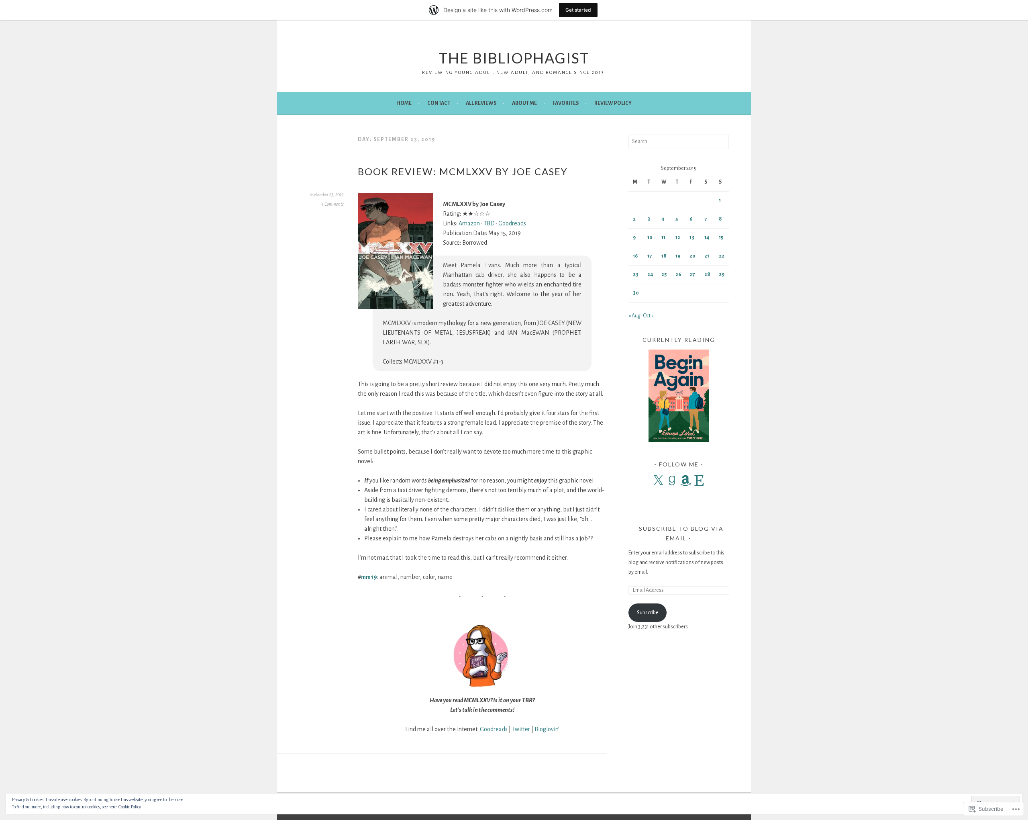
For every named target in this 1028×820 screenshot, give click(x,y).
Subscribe (648, 613)
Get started (578, 10)
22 (721, 256)
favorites (566, 103)
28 (707, 274)
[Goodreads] (671, 480)
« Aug (634, 316)
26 (678, 274)
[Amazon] (685, 480)
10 (650, 237)
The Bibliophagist (514, 58)
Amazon (469, 223)
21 (706, 256)
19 (677, 256)
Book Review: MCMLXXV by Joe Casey (463, 171)
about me (524, 103)
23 (635, 274)
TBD (489, 223)
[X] (658, 480)
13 (691, 237)
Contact (438, 103)
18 (664, 256)
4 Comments (332, 204)
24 (650, 274)
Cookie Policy (129, 806)
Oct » (648, 316)
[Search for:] (678, 141)
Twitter (521, 729)
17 (649, 256)
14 (706, 237)
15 (721, 237)
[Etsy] (699, 480)
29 (721, 274)
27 (692, 274)
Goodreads (512, 223)
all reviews (481, 103)
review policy (613, 103)
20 (692, 256)
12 (677, 237)
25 (664, 274)
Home (404, 103)
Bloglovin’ (546, 729)
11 (663, 237)
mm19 (369, 577)
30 (636, 293)
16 (635, 256)
